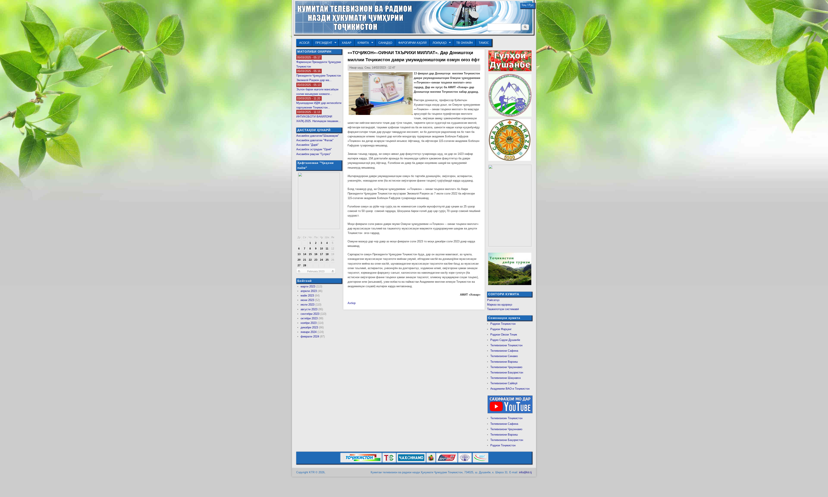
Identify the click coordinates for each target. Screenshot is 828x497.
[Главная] (413, 32)
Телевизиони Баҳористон (506, 372)
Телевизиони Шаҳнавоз (505, 377)
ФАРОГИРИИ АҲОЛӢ (412, 42)
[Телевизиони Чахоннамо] (411, 461)
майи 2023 (307, 295)
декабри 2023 (309, 327)
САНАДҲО (385, 42)
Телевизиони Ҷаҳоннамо (506, 367)
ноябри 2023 (309, 323)
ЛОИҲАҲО (438, 43)
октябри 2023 (309, 318)
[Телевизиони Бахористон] (431, 461)
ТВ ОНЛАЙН (464, 42)
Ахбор (352, 303)
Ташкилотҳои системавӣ (503, 309)
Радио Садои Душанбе (505, 340)
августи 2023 (309, 309)
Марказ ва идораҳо (499, 304)
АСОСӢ (304, 42)
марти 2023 (308, 286)
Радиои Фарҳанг (501, 329)
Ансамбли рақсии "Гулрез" (313, 154)
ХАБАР (346, 42)
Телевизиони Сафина (504, 350)
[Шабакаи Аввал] (361, 461)
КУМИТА (361, 43)
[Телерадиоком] (465, 461)
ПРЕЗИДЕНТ (322, 43)
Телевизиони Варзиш (504, 361)
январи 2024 (309, 332)
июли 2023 (307, 304)
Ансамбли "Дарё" (307, 144)
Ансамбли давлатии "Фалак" (315, 140)
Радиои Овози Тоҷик (503, 334)
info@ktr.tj (525, 472)
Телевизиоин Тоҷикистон (506, 418)
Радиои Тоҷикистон (503, 323)
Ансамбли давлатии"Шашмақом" (317, 135)
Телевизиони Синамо (504, 356)
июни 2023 (307, 300)
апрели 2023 (309, 291)
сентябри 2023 (310, 313)
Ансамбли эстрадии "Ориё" (314, 149)
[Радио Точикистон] (447, 461)
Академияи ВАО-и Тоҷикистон (510, 388)
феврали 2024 (310, 336)
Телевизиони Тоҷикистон (506, 345)
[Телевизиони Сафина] (389, 461)
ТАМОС (484, 42)
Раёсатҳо (493, 300)
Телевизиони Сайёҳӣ (503, 383)
